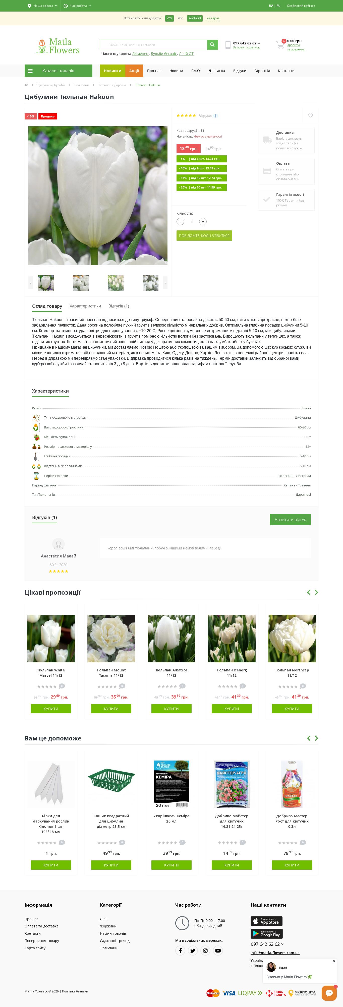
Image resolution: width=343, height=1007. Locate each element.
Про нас (154, 70)
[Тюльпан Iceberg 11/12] (232, 638)
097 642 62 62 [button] (265, 944)
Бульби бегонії (164, 53)
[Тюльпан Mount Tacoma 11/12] (111, 638)
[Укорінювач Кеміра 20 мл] (171, 784)
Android (195, 18)
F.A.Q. (196, 70)
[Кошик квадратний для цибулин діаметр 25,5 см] (111, 784)
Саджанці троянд (115, 940)
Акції (134, 70)
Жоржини (108, 926)
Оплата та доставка (42, 926)
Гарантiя (262, 70)
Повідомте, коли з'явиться (204, 235)
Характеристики (85, 306)
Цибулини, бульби (51, 85)
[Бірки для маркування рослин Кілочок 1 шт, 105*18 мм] (51, 784)
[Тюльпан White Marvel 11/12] (51, 638)
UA (271, 6)
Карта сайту (35, 948)
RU (278, 6)
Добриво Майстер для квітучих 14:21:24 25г (232, 821)
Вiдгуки (239, 70)
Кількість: (185, 213)
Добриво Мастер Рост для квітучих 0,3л (292, 821)
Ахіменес (140, 53)
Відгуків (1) (118, 306)
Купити (51, 708)
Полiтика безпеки (75, 991)
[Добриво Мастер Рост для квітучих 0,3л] (292, 784)
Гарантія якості (290, 194)
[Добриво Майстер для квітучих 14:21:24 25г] (232, 784)
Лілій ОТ (186, 53)
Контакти (286, 70)
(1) (215, 115)
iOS (169, 18)
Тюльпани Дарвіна (112, 85)
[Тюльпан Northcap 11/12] (292, 638)
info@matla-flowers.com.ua (275, 952)
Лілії (103, 918)
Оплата (283, 163)
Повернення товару (42, 940)
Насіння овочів (113, 933)
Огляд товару (47, 306)
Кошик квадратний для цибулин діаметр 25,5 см (111, 821)
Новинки (112, 70)
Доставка (217, 70)
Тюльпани (81, 85)
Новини (176, 70)
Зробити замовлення (296, 47)
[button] (42, 6)
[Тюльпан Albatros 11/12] (171, 638)
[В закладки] (71, 610)
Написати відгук (290, 519)
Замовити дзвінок (246, 47)
